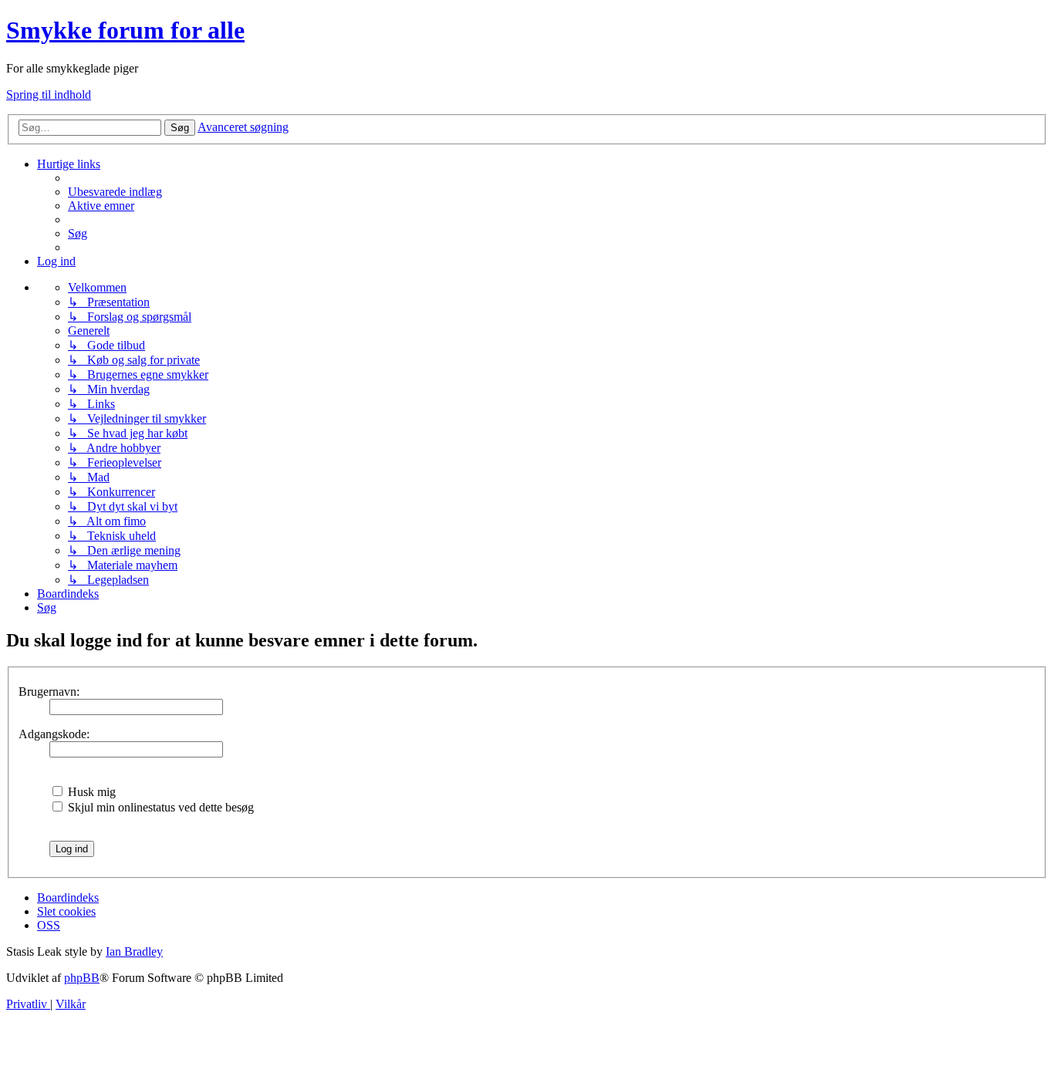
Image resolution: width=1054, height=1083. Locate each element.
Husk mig (90, 791)
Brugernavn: (49, 691)
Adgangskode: (54, 734)
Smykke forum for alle (125, 30)
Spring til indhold (48, 94)
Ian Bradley (134, 951)
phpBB (82, 977)
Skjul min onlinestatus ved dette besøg (159, 807)
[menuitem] (115, 191)
